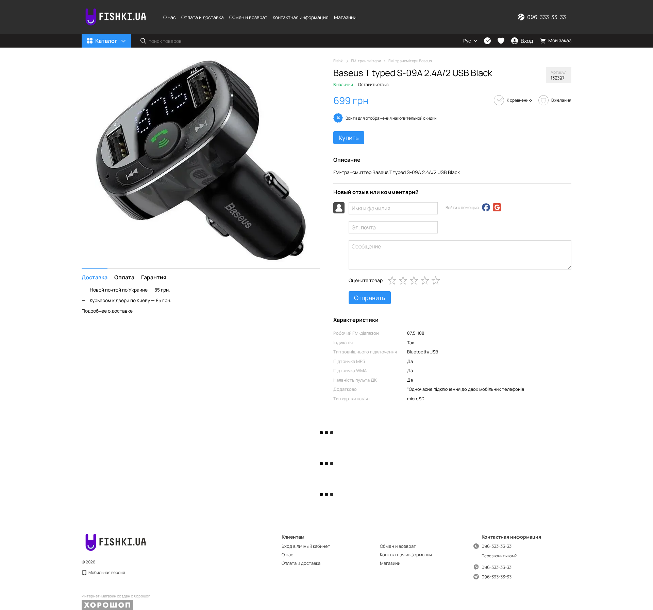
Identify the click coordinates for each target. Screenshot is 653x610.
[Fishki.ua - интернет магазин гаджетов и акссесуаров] (116, 542)
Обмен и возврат (248, 17)
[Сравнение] (487, 40)
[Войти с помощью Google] (497, 207)
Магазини (345, 17)
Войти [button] (351, 118)
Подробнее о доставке (107, 310)
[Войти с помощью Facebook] (486, 207)
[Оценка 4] (426, 280)
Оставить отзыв (373, 84)
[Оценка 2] (404, 280)
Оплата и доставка (202, 17)
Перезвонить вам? (499, 556)
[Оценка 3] (415, 280)
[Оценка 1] (393, 280)
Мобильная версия (106, 572)
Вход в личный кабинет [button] (306, 546)
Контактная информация (301, 17)
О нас (169, 17)
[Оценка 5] (437, 280)
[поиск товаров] (143, 40)
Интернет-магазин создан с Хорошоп (116, 596)
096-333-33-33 (546, 17)
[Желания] (501, 40)
